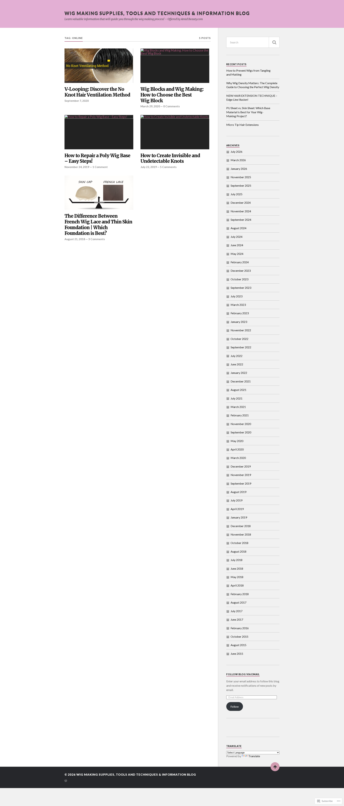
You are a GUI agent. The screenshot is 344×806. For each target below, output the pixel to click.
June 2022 (237, 364)
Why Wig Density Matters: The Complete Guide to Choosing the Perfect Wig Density (252, 85)
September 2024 (241, 219)
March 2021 (238, 406)
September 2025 (241, 185)
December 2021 (241, 381)
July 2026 (236, 151)
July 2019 (236, 500)
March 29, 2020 (150, 106)
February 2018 (240, 594)
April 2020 (237, 449)
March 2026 (238, 160)
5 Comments (168, 167)
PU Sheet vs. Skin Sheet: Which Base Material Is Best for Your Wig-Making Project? (248, 112)
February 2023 (240, 313)
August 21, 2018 (74, 239)
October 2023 (239, 279)
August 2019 (238, 492)
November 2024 (241, 211)
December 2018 (241, 526)
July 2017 (236, 611)
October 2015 (239, 636)
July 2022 (236, 356)
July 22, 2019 (148, 167)
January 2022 (239, 372)
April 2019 (237, 509)
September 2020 (241, 432)
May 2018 (237, 577)
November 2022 (241, 330)
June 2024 (237, 245)
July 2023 (236, 296)
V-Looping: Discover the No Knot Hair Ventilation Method (97, 92)
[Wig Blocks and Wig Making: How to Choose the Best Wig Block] (174, 65)
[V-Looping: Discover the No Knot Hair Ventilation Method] (98, 65)
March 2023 (238, 304)
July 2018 (236, 560)
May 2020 (237, 441)
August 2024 (238, 228)
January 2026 (239, 168)
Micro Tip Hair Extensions (242, 124)
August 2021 (238, 389)
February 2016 (240, 628)
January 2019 (239, 517)
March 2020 (238, 457)
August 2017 (238, 602)
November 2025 (241, 177)
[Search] (274, 42)
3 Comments (96, 239)
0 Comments (171, 106)
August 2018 (238, 551)
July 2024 (236, 236)
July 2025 (236, 194)
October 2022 (239, 338)
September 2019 (241, 483)
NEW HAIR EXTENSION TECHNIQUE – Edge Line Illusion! (251, 97)
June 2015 (237, 653)
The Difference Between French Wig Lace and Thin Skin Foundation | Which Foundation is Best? (98, 224)
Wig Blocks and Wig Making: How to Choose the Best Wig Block (172, 95)
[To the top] (275, 766)
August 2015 (238, 645)
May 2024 (237, 253)
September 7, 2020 (76, 100)
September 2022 (241, 347)
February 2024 (240, 262)
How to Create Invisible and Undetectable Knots (170, 158)
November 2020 (241, 424)
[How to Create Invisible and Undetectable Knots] (174, 132)
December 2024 (241, 202)
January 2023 (239, 321)
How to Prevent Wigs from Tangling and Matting (248, 72)
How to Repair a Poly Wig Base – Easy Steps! (97, 158)
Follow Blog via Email (243, 674)
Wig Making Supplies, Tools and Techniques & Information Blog (157, 13)
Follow (234, 706)
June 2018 (237, 568)
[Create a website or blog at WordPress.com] (65, 781)
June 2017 (237, 619)
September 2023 (241, 287)
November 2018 (241, 534)
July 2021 (236, 398)
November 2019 (241, 474)
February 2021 (240, 415)
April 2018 (237, 585)
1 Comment (100, 167)
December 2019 (241, 466)
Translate (254, 756)
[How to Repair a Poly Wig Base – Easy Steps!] (98, 132)
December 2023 (241, 270)
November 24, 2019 (76, 167)
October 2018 (239, 543)
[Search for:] (253, 42)
